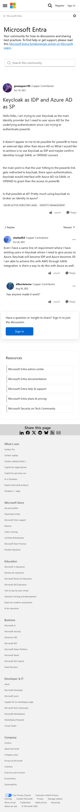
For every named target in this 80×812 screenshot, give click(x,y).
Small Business (11, 667)
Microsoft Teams (11, 655)
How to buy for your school (16, 590)
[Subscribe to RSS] (52, 432)
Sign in (19, 331)
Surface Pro (9, 449)
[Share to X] (34, 432)
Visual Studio (10, 725)
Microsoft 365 (10, 643)
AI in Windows (10, 479)
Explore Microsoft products (16, 485)
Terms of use (10, 802)
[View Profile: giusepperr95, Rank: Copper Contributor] (7, 87)
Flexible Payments (12, 549)
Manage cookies (55, 798)
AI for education (11, 608)
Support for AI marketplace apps (18, 702)
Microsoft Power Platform (15, 649)
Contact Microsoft (24, 798)
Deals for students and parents (18, 602)
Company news (11, 754)
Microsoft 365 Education (15, 584)
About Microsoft (11, 748)
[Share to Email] (58, 432)
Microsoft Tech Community (16, 708)
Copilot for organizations (15, 467)
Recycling (55, 802)
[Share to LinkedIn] (22, 432)
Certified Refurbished (14, 537)
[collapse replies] (40, 235)
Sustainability (10, 784)
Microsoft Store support (15, 520)
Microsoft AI (9, 625)
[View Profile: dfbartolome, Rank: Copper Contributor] (10, 286)
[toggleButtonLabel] (74, 15)
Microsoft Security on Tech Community (31, 408)
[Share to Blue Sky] (46, 432)
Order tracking (10, 531)
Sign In (71, 5)
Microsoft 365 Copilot (14, 661)
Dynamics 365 (10, 637)
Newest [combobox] (69, 227)
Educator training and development (20, 596)
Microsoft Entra (14, 15)
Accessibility (10, 778)
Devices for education (14, 572)
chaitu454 (19, 237)
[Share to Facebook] (28, 432)
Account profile (11, 508)
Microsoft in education (14, 566)
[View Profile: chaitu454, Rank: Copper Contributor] (7, 239)
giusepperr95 (22, 86)
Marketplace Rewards (14, 719)
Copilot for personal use (15, 473)
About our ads (10, 806)
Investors (8, 766)
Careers (8, 742)
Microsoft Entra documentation (27, 379)
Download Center (12, 514)
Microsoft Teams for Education (18, 578)
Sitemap (8, 798)
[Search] (50, 5)
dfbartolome (24, 284)
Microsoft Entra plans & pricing (27, 398)
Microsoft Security (12, 631)
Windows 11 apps (12, 491)
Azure (7, 684)
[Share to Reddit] (40, 432)
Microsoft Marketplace (14, 713)
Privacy (40, 798)
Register (59, 5)
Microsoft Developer (13, 690)
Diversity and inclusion (14, 772)
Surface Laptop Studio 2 (15, 461)
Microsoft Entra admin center (26, 369)
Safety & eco (41, 802)
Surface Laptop (11, 455)
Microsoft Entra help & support (27, 389)
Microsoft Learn (11, 696)
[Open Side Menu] (5, 5)
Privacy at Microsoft (13, 760)
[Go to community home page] (13, 5)
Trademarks (25, 802)
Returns (8, 525)
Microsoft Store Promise (15, 543)
